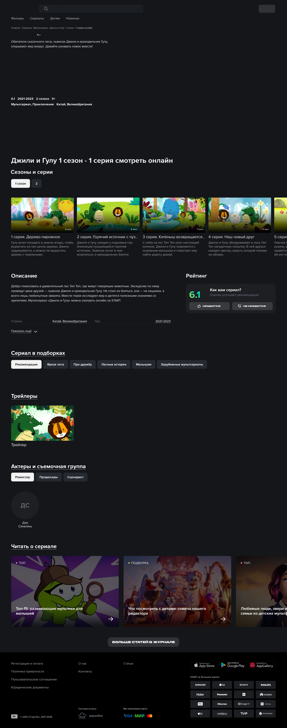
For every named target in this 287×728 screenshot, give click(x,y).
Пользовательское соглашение (34, 679)
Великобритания (79, 104)
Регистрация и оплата (27, 663)
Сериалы (37, 18)
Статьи (128, 663)
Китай (61, 104)
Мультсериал (21, 104)
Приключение (43, 104)
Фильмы (17, 18)
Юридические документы (30, 687)
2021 (158, 321)
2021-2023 (25, 98)
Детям (55, 18)
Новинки (72, 18)
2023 (167, 321)
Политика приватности (27, 671)
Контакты (85, 671)
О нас (82, 663)
